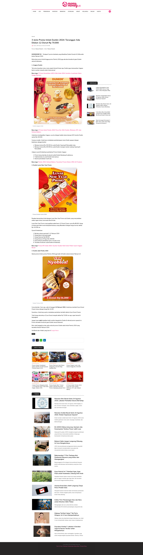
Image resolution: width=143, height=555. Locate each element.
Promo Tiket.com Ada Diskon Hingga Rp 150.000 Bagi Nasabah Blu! (56, 367)
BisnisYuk (62, 11)
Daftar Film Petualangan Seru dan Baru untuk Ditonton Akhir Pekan (68, 501)
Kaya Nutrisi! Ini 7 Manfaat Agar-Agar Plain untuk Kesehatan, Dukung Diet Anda (68, 472)
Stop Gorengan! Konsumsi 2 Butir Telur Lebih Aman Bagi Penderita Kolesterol (103, 122)
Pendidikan (46, 11)
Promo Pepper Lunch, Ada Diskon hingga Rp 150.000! (74, 366)
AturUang (71, 11)
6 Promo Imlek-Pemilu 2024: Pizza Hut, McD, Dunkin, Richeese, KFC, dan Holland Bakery (74, 387)
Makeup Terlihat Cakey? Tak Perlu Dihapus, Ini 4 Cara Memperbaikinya (66, 514)
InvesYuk (54, 11)
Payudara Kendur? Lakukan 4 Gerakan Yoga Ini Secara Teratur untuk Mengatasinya (67, 528)
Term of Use (59, 546)
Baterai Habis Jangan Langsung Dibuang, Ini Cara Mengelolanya (68, 442)
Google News (55, 330)
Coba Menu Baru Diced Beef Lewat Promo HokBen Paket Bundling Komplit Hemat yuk (103, 113)
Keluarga (85, 11)
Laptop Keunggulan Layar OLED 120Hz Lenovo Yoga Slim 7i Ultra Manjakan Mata (103, 89)
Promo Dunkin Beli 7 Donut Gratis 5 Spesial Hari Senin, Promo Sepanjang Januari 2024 (57, 386)
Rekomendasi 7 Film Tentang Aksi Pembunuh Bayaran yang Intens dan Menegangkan (66, 457)
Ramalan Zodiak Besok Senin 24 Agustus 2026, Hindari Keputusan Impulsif (68, 414)
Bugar (92, 11)
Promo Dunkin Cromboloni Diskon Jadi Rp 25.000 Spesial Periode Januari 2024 (40, 367)
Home (34, 11)
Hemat (78, 11)
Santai (99, 11)
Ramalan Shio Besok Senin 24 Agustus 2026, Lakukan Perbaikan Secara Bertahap (69, 400)
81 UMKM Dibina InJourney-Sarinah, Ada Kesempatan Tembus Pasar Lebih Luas (68, 428)
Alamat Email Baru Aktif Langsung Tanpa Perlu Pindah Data (68, 487)
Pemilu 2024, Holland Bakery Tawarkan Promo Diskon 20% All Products (60, 162)
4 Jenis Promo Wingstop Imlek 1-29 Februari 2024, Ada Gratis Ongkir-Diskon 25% (40, 386)
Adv (40, 11)
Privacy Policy (83, 546)
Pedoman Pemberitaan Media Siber (71, 546)
